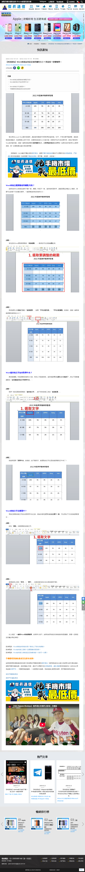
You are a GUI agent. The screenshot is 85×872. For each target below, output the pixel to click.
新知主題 (44, 861)
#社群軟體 (34, 796)
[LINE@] (51, 1)
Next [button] (81, 26)
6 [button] (45, 40)
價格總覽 (31, 9)
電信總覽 (80, 858)
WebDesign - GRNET (54, 870)
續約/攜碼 (57, 666)
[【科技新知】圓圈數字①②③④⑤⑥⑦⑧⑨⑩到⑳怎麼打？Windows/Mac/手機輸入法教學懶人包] (68, 772)
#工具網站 (15, 794)
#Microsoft (23, 65)
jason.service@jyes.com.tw (16, 864)
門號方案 (69, 9)
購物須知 (71, 861)
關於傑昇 (82, 9)
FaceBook (83, 599)
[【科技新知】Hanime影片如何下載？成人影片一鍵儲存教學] (16, 772)
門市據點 (63, 9)
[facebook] (60, 1)
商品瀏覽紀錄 (83, 605)
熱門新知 (62, 861)
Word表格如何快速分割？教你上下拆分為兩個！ (29, 646)
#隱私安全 (41, 796)
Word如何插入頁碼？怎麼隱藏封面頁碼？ (27, 649)
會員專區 (72, 2)
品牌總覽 (44, 858)
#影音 (20, 794)
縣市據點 (62, 858)
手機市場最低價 (47, 153)
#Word (8, 65)
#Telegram (41, 799)
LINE (83, 602)
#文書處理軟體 (15, 65)
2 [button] (39, 40)
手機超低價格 (31, 156)
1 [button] (37, 40)
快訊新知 (75, 9)
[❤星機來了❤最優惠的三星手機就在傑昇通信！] (42, 26)
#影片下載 (8, 794)
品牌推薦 (53, 858)
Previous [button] (3, 26)
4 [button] (42, 40)
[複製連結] (22, 67)
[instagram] (43, 1)
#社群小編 (47, 796)
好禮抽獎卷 (68, 153)
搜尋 (81, 1)
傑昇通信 (35, 153)
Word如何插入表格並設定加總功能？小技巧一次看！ (30, 652)
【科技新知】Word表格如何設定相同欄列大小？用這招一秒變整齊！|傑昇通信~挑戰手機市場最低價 (16, 9)
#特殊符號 (60, 801)
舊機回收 (56, 9)
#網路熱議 (34, 799)
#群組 (47, 799)
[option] (42, 26)
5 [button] (44, 40)
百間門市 (13, 669)
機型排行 (37, 9)
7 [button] (47, 40)
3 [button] (40, 40)
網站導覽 (80, 861)
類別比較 (53, 861)
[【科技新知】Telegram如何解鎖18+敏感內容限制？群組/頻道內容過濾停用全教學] (42, 772)
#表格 (29, 65)
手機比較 (50, 9)
